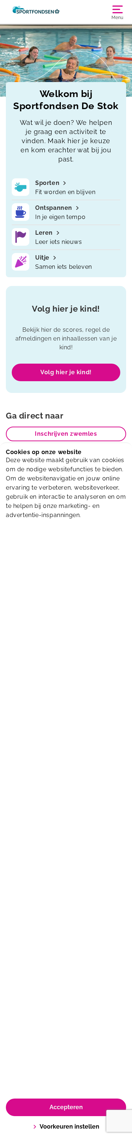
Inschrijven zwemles (66, 433)
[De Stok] (36, 11)
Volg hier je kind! (66, 372)
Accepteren (66, 1107)
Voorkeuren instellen (69, 1126)
